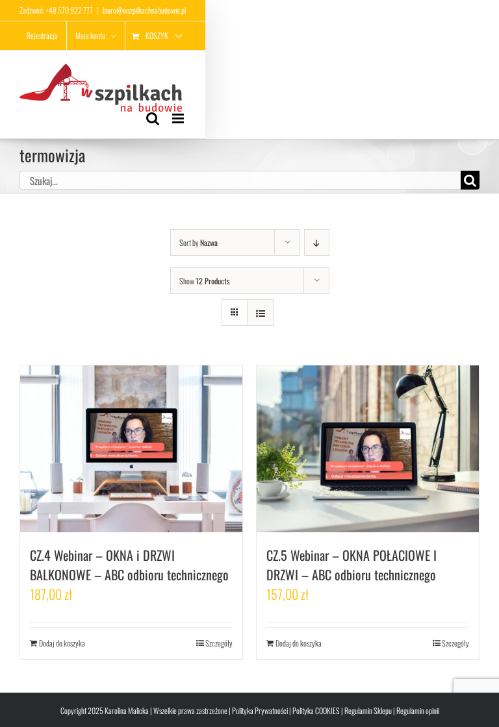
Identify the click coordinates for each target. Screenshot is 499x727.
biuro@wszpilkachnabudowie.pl (144, 10)
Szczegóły (219, 642)
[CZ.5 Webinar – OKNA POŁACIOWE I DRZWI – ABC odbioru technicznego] (368, 448)
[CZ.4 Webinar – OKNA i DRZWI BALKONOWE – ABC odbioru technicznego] (131, 448)
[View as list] (260, 312)
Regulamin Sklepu (368, 710)
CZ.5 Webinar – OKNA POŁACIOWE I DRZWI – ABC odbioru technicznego (351, 564)
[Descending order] (316, 242)
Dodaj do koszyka (62, 642)
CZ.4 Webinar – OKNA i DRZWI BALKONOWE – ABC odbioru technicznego (129, 564)
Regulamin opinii (417, 710)
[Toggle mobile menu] (179, 118)
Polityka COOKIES (316, 710)
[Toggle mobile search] (152, 118)
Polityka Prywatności (260, 710)
